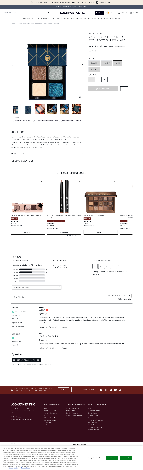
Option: (91, 58)
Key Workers (92, 425)
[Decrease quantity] (91, 79)
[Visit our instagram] (110, 389)
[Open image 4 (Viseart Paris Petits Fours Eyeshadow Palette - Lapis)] (52, 109)
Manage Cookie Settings (95, 457)
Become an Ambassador (96, 427)
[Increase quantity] (104, 79)
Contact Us (47, 422)
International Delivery (50, 420)
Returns (46, 415)
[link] (122, 13)
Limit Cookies (112, 457)
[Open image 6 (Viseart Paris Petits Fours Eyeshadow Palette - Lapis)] (77, 109)
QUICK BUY (28, 232)
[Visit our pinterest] (120, 389)
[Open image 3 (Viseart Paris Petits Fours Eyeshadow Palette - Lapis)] (40, 109)
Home (13, 23)
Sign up (63, 390)
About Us (91, 408)
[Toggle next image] (82, 64)
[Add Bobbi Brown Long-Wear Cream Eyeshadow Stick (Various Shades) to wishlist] (78, 181)
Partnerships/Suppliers (95, 420)
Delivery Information (50, 418)
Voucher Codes (93, 415)
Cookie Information (72, 413)
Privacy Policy (70, 411)
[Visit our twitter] (106, 389)
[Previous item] (12, 207)
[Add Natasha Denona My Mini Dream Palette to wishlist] (42, 181)
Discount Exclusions (50, 413)
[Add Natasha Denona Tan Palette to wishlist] (115, 181)
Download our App (50, 411)
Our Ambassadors (94, 411)
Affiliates (91, 418)
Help (45, 408)
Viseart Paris (95, 34)
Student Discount (94, 429)
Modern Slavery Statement (74, 415)
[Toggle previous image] (12, 64)
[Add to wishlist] (124, 88)
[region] (71, 458)
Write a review (108, 46)
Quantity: (92, 75)
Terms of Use (25, 468)
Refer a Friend (92, 422)
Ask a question (120, 46)
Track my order (49, 425)
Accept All (126, 457)
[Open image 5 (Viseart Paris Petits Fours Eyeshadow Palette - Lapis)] (64, 109)
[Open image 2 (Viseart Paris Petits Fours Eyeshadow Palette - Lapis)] (28, 109)
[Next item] (130, 207)
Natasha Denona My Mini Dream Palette (26, 215)
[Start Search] (48, 12)
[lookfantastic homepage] (72, 12)
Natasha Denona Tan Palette (95, 215)
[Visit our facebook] (101, 389)
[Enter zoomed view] (79, 97)
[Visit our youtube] (115, 389)
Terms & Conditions (72, 408)
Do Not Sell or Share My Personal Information (21, 420)
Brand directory (93, 413)
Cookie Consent (16, 417)
